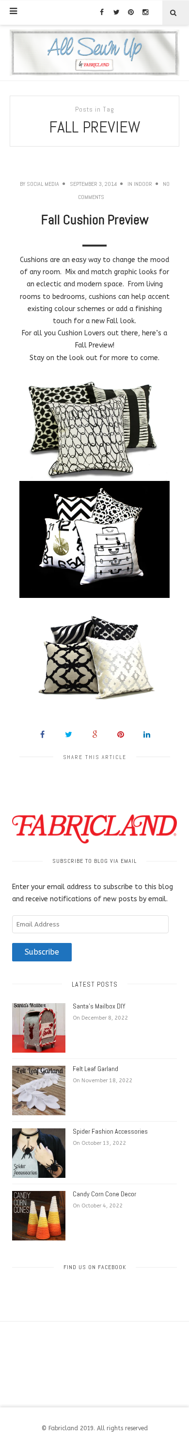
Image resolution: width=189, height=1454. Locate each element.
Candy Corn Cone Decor (104, 1194)
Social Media (43, 184)
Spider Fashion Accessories (110, 1131)
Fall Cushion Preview (94, 219)
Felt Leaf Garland (95, 1068)
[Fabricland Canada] (94, 53)
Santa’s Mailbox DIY (99, 1006)
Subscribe (42, 952)
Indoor (143, 184)
